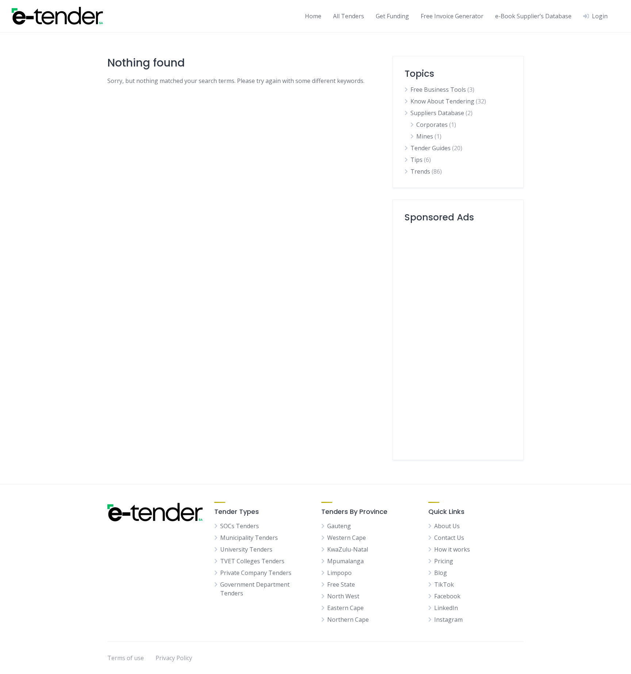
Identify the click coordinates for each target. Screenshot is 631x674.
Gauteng (339, 526)
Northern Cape (348, 620)
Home (313, 16)
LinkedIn (446, 608)
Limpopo (339, 573)
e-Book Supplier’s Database (533, 16)
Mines (424, 136)
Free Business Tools (438, 90)
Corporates (432, 125)
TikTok (444, 584)
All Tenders (348, 16)
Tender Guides (430, 148)
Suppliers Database (437, 113)
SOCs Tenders (239, 526)
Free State (341, 584)
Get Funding (392, 16)
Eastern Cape (345, 608)
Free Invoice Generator (452, 16)
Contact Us (449, 538)
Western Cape (346, 538)
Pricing (443, 561)
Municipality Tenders (249, 538)
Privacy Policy (174, 658)
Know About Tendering (442, 101)
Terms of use (125, 658)
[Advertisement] (458, 338)
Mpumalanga (345, 561)
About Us (447, 526)
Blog (440, 573)
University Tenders (246, 549)
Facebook (447, 596)
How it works (452, 549)
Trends (420, 171)
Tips (416, 160)
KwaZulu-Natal (347, 549)
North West (343, 596)
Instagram (448, 620)
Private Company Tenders (255, 573)
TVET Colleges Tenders (252, 561)
